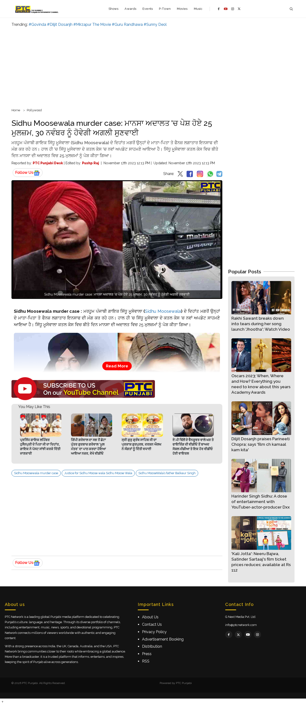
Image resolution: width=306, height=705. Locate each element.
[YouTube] (226, 9)
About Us (150, 617)
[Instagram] (232, 9)
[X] (239, 8)
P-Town (165, 9)
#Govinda (37, 24)
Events (147, 9)
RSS (145, 661)
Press (147, 654)
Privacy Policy (154, 632)
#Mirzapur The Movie (92, 24)
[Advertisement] (153, 66)
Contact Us (152, 624)
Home (15, 110)
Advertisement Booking (163, 639)
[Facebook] (218, 9)
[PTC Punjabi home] (37, 9)
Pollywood (34, 110)
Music (198, 9)
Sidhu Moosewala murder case (36, 473)
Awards (130, 9)
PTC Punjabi (184, 683)
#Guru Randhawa (127, 24)
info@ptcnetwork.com (241, 625)
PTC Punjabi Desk (48, 163)
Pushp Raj (90, 163)
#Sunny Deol (155, 24)
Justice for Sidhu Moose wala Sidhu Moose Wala (98, 473)
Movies (182, 9)
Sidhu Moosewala (163, 311)
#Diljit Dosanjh (59, 24)
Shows (114, 9)
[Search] (291, 9)
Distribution (152, 646)
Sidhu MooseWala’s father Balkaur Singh (167, 473)
